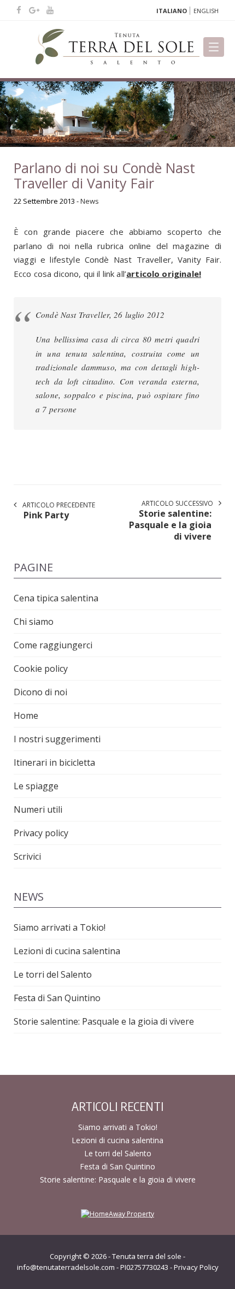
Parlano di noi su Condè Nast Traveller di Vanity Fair (104, 175)
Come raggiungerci (53, 645)
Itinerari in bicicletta (54, 762)
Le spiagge (36, 786)
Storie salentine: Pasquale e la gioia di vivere (104, 1021)
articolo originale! (163, 273)
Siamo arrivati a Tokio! (59, 927)
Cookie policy (41, 669)
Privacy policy (41, 833)
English (206, 11)
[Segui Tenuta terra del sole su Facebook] (20, 9)
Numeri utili (38, 809)
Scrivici (27, 856)
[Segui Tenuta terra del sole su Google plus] (35, 9)
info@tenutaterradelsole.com (66, 1267)
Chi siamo (34, 622)
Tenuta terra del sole (146, 1256)
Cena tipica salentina (56, 598)
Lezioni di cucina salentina (67, 951)
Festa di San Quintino (57, 998)
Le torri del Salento (53, 974)
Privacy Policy (196, 1267)
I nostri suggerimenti (57, 739)
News (89, 201)
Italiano (171, 11)
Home (26, 715)
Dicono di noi (40, 692)
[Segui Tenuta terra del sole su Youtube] (50, 9)
